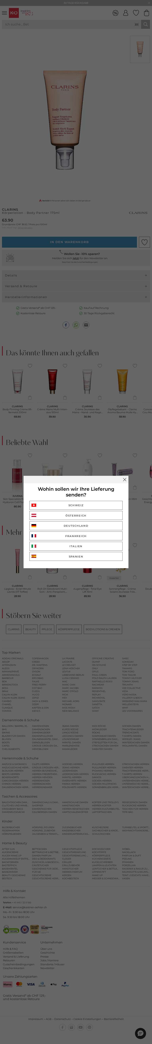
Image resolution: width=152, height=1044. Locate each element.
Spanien (76, 556)
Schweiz (76, 505)
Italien (76, 546)
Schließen (124, 479)
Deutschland (76, 525)
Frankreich (76, 536)
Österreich (76, 515)
